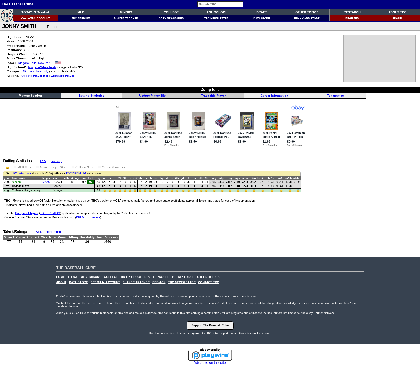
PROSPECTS (166, 277)
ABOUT (61, 282)
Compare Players (26, 213)
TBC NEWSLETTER (216, 18)
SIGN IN (397, 18)
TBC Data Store (21, 173)
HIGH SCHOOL (216, 12)
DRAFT (261, 12)
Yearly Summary (113, 167)
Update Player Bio (34, 75)
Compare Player (62, 75)
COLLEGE (171, 12)
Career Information (274, 95)
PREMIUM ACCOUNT (105, 282)
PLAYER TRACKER (126, 18)
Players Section (30, 95)
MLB (80, 12)
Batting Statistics (91, 95)
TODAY (73, 277)
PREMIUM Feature (88, 217)
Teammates (335, 95)
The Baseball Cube (17, 4)
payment (195, 333)
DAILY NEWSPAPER (171, 18)
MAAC (46, 182)
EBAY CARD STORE (307, 18)
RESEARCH (352, 12)
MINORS (126, 12)
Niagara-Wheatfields (42, 67)
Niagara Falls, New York (34, 63)
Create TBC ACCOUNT (35, 18)
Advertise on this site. (210, 362)
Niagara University (35, 71)
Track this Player (213, 95)
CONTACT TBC (208, 282)
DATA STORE (261, 18)
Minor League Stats (53, 167)
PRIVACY (159, 282)
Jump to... (210, 89)
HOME (60, 277)
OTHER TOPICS (306, 12)
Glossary (56, 161)
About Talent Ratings (49, 231)
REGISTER (352, 18)
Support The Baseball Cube (210, 325)
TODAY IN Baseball (35, 12)
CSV (43, 161)
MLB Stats (25, 167)
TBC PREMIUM (81, 18)
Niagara (17, 182)
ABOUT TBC (397, 12)
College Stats (84, 167)
